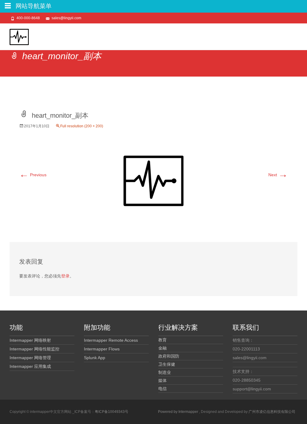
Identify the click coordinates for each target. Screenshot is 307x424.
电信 (162, 388)
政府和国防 (168, 356)
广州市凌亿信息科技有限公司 (272, 412)
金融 (162, 348)
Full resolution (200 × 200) (81, 126)
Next (278, 174)
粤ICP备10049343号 (111, 412)
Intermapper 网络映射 (30, 340)
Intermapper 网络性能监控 (34, 349)
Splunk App (94, 357)
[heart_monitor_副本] (153, 180)
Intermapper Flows (102, 349)
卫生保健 (166, 364)
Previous (32, 174)
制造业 (164, 372)
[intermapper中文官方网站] (14, 35)
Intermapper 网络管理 (30, 357)
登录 (65, 276)
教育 (162, 340)
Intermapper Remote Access (111, 340)
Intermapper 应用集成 (30, 366)
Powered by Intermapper (178, 412)
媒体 (162, 380)
